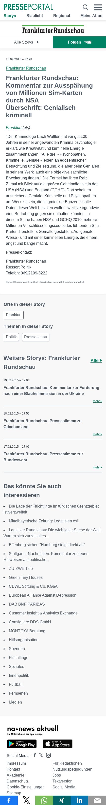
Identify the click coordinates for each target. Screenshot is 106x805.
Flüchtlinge (18, 658)
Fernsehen (18, 693)
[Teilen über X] (26, 800)
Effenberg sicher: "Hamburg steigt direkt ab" (47, 545)
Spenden (17, 649)
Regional (61, 16)
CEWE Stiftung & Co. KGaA (33, 586)
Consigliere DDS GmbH (30, 622)
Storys (10, 16)
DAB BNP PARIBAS (27, 604)
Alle (95, 360)
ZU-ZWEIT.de (21, 568)
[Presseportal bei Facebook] (33, 756)
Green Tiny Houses (26, 577)
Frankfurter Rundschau (26, 68)
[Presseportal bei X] (39, 756)
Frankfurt (13, 127)
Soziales (16, 666)
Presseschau (35, 337)
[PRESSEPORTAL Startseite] (28, 7)
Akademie (15, 775)
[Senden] (97, 800)
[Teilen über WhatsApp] (44, 800)
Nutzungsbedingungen (72, 769)
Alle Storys (24, 42)
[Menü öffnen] (97, 7)
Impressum (16, 763)
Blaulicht (34, 16)
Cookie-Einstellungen (26, 787)
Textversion (62, 781)
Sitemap (14, 793)
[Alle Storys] (53, 32)
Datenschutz (18, 781)
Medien (15, 702)
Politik (11, 337)
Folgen (74, 42)
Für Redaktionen (67, 763)
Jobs (57, 775)
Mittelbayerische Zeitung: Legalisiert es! (43, 521)
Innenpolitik (19, 675)
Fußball (15, 684)
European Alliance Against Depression (42, 595)
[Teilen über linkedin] (79, 800)
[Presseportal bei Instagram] (47, 755)
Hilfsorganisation (23, 640)
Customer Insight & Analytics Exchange (43, 613)
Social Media (64, 787)
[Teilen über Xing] (62, 800)
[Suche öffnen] (85, 7)
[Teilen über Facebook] (9, 800)
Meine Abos (91, 16)
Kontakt (13, 769)
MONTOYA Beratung (27, 631)
